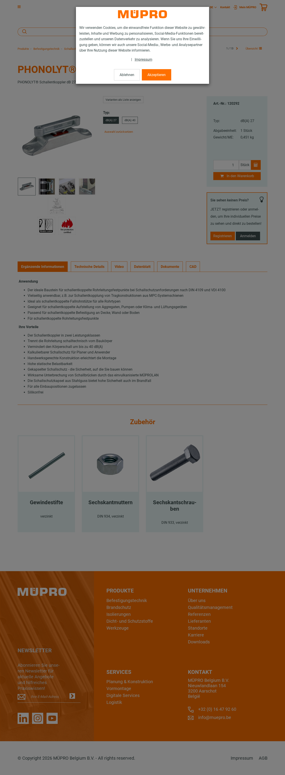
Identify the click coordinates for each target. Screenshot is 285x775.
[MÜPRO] (142, 14)
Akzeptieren (156, 75)
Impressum (143, 59)
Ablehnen (127, 75)
